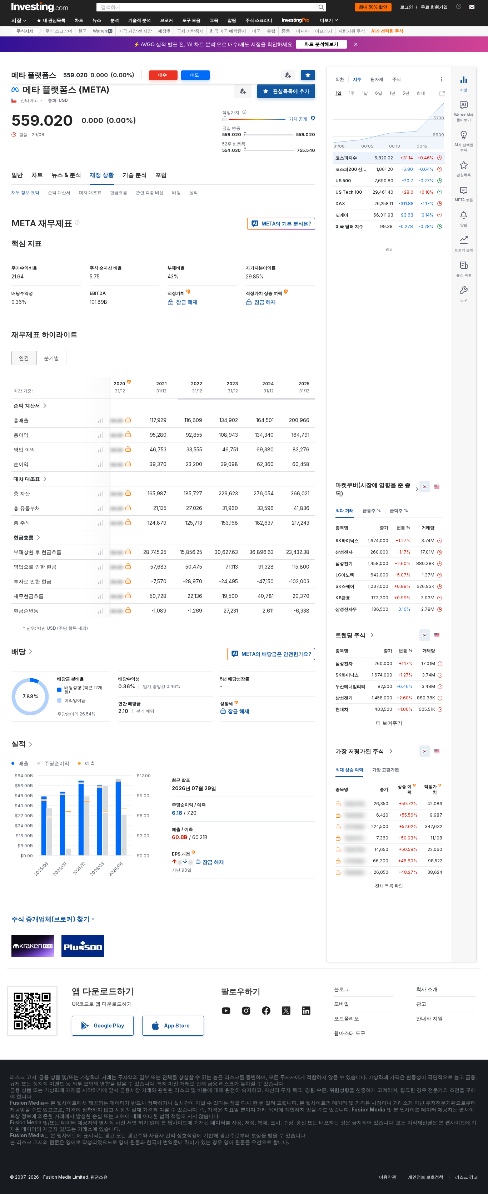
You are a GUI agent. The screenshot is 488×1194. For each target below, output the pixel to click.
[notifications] (459, 6)
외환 (339, 79)
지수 (357, 79)
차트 (37, 174)
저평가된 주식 (351, 31)
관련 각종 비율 (150, 192)
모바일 (341, 1004)
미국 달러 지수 (349, 226)
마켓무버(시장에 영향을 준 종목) (372, 489)
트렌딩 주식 (350, 635)
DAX (340, 203)
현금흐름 (118, 192)
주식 (396, 79)
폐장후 (164, 31)
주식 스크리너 (258, 20)
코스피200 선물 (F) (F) (357, 169)
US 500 (343, 180)
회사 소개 (427, 989)
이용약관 (387, 1177)
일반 (17, 174)
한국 (82, 31)
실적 (193, 192)
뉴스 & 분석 (66, 174)
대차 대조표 (90, 192)
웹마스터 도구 (349, 1033)
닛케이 (341, 215)
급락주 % (399, 510)
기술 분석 (135, 174)
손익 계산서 (59, 192)
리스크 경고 (466, 1177)
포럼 (161, 174)
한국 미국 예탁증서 (228, 31)
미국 (256, 31)
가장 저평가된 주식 (359, 751)
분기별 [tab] (51, 358)
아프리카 (323, 31)
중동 (286, 31)
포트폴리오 (346, 1018)
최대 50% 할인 (373, 7)
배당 (176, 192)
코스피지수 (346, 157)
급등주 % (372, 510)
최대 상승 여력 (349, 769)
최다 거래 (344, 510)
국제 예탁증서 (190, 31)
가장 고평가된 (385, 769)
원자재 (376, 79)
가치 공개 (298, 119)
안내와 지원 (429, 1018)
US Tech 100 (348, 192)
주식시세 (25, 31)
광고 (421, 1004)
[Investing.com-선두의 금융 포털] (39, 7)
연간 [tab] (24, 358)
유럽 (271, 31)
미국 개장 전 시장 (135, 31)
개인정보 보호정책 (425, 1177)
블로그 (341, 989)
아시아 (302, 31)
